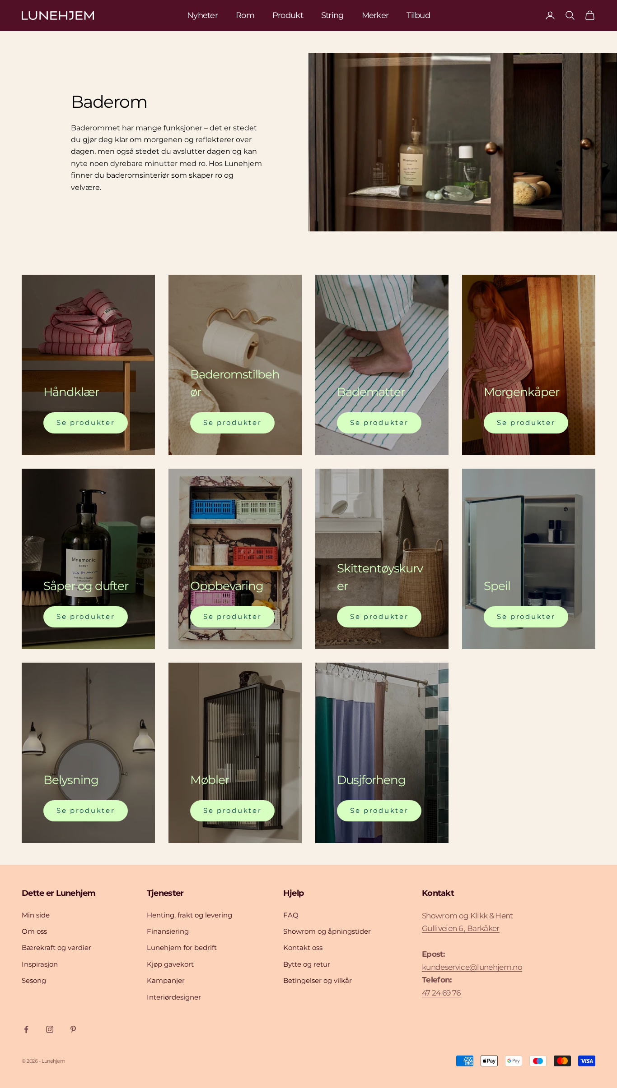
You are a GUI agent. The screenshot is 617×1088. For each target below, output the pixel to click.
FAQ (291, 915)
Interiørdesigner (174, 997)
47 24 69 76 (441, 992)
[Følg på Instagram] (49, 1029)
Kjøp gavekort (170, 964)
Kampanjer (166, 980)
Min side (36, 915)
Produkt (287, 15)
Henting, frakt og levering (189, 915)
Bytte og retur (306, 964)
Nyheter (202, 15)
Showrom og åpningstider (327, 931)
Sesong (34, 980)
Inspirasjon (40, 964)
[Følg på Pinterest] (73, 1029)
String (332, 15)
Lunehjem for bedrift (182, 947)
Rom (245, 15)
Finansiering (168, 931)
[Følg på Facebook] (26, 1029)
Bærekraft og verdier (56, 947)
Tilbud (418, 15)
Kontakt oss (303, 947)
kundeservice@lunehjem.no (472, 967)
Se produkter (85, 422)
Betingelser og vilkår (317, 980)
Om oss (34, 931)
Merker (375, 15)
